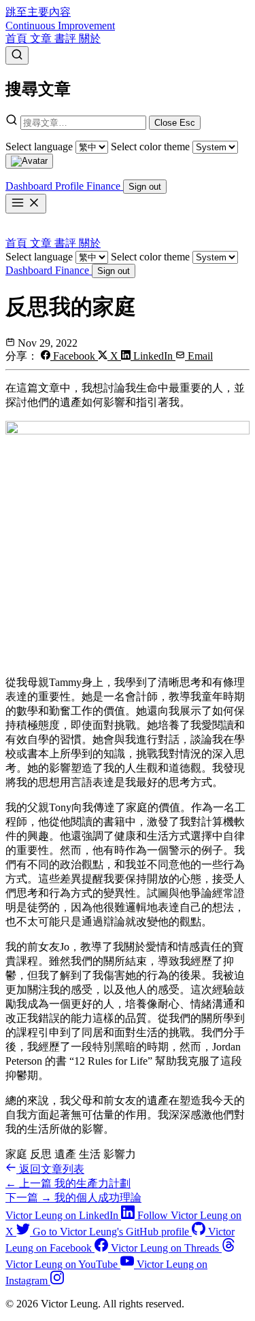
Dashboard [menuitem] (30, 186)
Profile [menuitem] (70, 186)
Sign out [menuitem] (145, 187)
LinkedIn (153, 356)
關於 (90, 38)
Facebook (74, 356)
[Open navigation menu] (25, 203)
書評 (66, 38)
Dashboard (30, 270)
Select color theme (150, 146)
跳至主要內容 (38, 12)
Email (199, 356)
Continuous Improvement (60, 25)
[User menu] (29, 161)
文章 (42, 38)
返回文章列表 (50, 1169)
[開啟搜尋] (17, 55)
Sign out (113, 271)
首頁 (17, 38)
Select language (39, 146)
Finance (73, 270)
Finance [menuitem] (104, 186)
